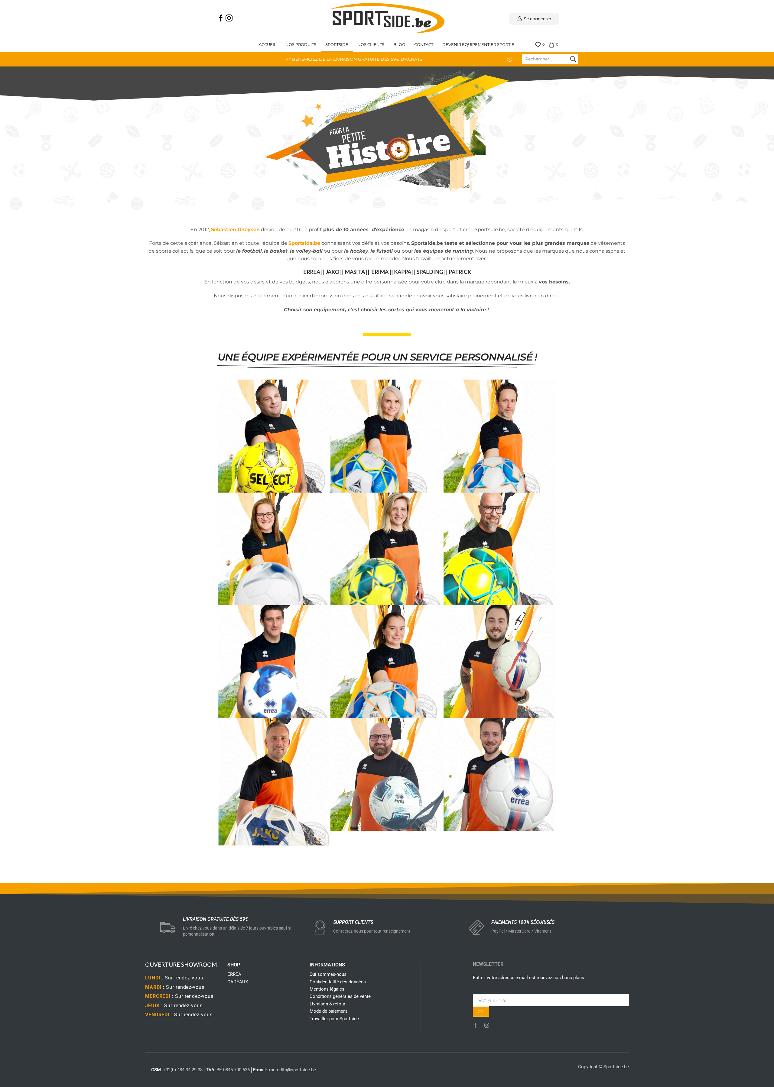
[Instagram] (229, 19)
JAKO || (335, 271)
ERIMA (380, 271)
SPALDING (430, 271)
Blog (399, 44)
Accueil (267, 44)
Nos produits (300, 44)
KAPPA (402, 271)
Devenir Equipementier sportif (478, 44)
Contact (423, 44)
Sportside (336, 44)
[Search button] (573, 59)
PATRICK (460, 271)
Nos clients (370, 44)
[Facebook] (220, 19)
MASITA (355, 271)
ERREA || (314, 271)
